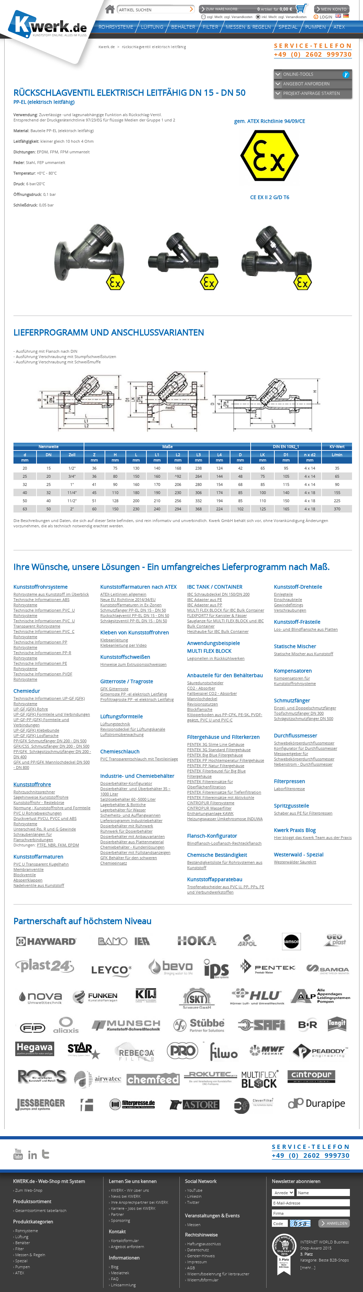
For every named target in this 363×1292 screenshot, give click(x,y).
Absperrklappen (28, 880)
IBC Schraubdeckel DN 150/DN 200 (218, 594)
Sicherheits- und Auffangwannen (130, 815)
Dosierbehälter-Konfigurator (126, 783)
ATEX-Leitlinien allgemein (123, 594)
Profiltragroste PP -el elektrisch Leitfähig (137, 699)
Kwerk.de (107, 46)
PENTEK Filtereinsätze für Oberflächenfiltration (210, 784)
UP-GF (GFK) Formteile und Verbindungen (51, 714)
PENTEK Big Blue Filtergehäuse (215, 755)
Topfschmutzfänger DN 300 (299, 713)
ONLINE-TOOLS (298, 74)
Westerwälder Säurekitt (295, 862)
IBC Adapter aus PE (204, 599)
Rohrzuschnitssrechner (34, 791)
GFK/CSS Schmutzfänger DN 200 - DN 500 (51, 746)
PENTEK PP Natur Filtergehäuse (215, 765)
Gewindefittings (288, 604)
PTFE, (42, 845)
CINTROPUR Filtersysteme (210, 802)
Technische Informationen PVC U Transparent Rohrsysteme (44, 623)
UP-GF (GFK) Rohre (30, 709)
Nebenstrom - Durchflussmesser (303, 764)
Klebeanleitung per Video (123, 645)
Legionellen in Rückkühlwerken (216, 658)
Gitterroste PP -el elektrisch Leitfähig (133, 694)
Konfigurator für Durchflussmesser (305, 748)
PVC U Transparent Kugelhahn (41, 864)
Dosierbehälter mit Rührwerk (126, 825)
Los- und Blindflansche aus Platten (306, 629)
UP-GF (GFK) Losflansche (35, 735)
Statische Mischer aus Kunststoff (303, 653)
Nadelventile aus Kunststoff (38, 885)
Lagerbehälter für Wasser (123, 809)
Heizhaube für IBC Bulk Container (217, 631)
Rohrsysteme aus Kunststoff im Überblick (51, 594)
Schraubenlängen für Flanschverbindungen (33, 837)
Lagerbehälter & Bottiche (123, 804)
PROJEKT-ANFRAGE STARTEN (311, 93)
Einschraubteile (288, 599)
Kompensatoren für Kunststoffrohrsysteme (295, 680)
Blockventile (24, 874)
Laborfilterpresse (289, 788)
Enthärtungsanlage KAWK (210, 813)
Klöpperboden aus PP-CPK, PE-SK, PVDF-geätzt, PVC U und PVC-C (224, 717)
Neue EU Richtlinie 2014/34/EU (128, 599)
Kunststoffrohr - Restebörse (38, 802)
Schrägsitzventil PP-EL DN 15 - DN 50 (133, 620)
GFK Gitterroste (114, 688)
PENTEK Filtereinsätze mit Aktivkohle (220, 797)
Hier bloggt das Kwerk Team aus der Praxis (313, 837)
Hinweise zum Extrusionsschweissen (133, 664)
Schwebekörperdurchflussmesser (304, 743)
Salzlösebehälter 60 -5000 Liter (128, 799)
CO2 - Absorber (201, 688)
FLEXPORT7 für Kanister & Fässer (217, 615)
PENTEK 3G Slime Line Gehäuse (215, 744)
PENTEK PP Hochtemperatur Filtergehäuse (225, 760)
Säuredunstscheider (205, 682)
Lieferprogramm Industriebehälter (131, 820)
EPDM (73, 845)
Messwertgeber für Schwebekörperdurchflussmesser (304, 756)
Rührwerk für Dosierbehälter (126, 831)
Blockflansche (199, 709)
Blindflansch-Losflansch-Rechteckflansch (224, 843)
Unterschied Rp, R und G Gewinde (44, 829)
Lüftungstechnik (115, 723)
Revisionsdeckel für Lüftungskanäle (132, 729)
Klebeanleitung (114, 639)
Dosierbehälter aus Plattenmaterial (132, 841)
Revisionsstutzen (202, 704)
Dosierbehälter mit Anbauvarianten (132, 836)
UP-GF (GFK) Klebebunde (36, 730)
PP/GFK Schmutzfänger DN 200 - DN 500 (49, 740)
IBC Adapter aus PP (204, 604)
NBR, (53, 845)
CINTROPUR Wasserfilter (209, 808)
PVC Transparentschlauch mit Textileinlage (139, 758)
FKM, (63, 845)
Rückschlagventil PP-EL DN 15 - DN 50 (134, 615)
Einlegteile (283, 594)
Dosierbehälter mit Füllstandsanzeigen (135, 852)
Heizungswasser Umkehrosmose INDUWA (225, 818)
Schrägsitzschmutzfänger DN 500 (303, 718)
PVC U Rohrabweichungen (37, 813)
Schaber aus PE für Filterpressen (303, 813)
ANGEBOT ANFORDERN (306, 84)
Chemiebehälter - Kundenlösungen (132, 847)
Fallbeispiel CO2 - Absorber (212, 693)
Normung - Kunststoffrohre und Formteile (51, 807)
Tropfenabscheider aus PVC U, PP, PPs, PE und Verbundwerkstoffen (225, 889)
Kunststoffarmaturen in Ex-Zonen (131, 604)
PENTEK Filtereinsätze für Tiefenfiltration (224, 792)
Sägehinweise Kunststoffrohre (40, 797)
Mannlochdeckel (202, 698)
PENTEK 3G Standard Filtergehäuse (219, 749)
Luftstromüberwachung (122, 734)
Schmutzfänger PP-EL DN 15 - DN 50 (133, 610)
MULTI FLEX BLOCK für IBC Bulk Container (225, 610)
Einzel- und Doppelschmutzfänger (305, 707)
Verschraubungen (290, 610)
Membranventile (28, 869)
